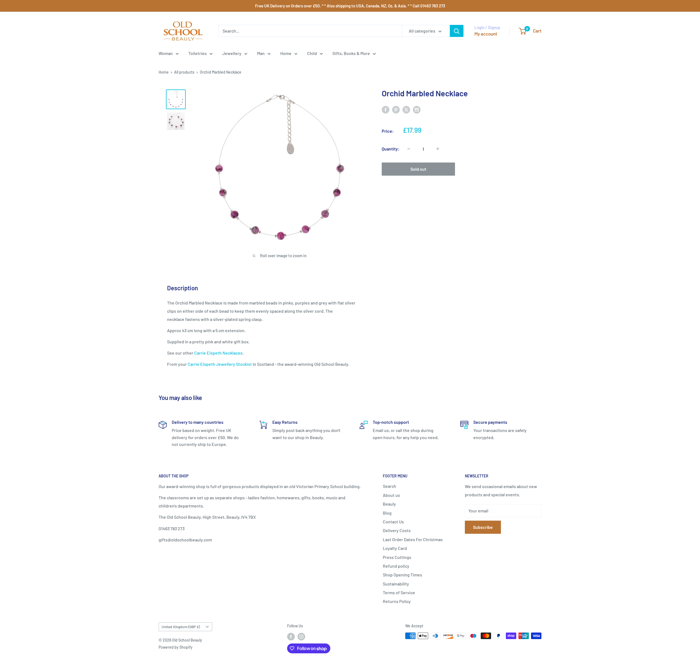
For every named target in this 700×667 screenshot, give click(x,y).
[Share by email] (417, 109)
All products (184, 72)
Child (312, 53)
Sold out (418, 169)
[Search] (456, 31)
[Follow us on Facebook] (291, 636)
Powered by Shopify (175, 647)
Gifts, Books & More (351, 53)
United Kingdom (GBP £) (181, 626)
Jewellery (231, 53)
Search (389, 486)
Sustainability (396, 583)
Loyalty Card (395, 548)
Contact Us (393, 521)
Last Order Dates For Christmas (413, 539)
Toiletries (197, 53)
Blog (387, 512)
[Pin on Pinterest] (396, 109)
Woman (166, 53)
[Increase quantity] (438, 149)
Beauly (389, 503)
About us (391, 495)
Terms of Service (399, 592)
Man (261, 53)
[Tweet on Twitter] (406, 109)
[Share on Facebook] (385, 109)
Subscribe (483, 527)
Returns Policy (397, 601)
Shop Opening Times (402, 574)
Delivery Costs (397, 530)
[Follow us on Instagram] (301, 636)
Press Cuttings (397, 557)
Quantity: (390, 148)
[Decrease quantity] (409, 149)
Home (285, 53)
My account (485, 33)
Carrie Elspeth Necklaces (218, 352)
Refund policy (396, 566)
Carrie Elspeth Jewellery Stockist (220, 364)
